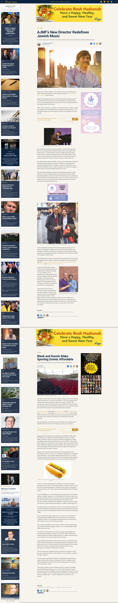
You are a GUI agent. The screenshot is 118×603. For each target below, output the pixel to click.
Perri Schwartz (6, 408)
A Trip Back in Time (8, 461)
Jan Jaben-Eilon (6, 251)
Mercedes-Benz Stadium (63, 413)
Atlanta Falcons (72, 411)
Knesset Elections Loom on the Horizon (9, 278)
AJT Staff (40, 365)
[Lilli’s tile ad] (57, 200)
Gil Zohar (5, 281)
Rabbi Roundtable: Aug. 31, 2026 (10, 513)
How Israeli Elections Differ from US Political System (10, 295)
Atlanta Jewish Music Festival (48, 312)
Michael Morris (6, 130)
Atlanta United (43, 413)
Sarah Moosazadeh (47, 43)
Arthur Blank (58, 587)
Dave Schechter (6, 69)
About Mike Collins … (8, 544)
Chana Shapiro (6, 320)
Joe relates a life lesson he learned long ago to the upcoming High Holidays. (10, 493)
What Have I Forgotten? (8, 489)
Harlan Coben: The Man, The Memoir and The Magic (10, 345)
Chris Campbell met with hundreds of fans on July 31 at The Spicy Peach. (10, 322)
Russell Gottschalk (65, 312)
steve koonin (65, 587)
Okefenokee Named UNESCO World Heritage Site (9, 404)
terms (73, 121)
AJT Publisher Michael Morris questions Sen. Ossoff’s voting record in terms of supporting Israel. (9, 133)
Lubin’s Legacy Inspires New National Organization (10, 30)
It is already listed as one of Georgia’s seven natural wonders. (9, 411)
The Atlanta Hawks (42, 411)
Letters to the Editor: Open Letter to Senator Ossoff (10, 96)
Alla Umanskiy (5, 575)
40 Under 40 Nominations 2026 (10, 155)
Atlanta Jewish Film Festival (54, 264)
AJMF (39, 312)
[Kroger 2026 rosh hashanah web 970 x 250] (69, 21)
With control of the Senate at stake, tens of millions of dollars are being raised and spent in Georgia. (9, 72)
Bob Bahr (10, 35)
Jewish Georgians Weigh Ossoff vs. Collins (8, 65)
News (72, 312)
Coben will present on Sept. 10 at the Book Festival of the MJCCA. (9, 352)
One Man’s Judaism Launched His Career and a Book (9, 375)
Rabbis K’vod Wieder (7, 516)
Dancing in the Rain (8, 573)
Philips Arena (59, 411)
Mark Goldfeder (15, 516)
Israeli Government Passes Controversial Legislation (9, 247)
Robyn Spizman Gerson (7, 349)
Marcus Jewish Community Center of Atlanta (54, 262)
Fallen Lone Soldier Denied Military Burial (9, 217)
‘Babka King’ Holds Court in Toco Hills (8, 317)
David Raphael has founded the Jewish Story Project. (10, 381)
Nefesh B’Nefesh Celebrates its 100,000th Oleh (8, 186)
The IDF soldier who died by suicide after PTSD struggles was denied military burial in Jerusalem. (9, 224)
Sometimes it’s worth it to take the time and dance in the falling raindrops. (10, 577)
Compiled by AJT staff (7, 100)
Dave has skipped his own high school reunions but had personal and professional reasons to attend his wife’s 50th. (10, 466)
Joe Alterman (58, 312)
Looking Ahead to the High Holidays (9, 433)
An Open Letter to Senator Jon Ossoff (9, 127)
